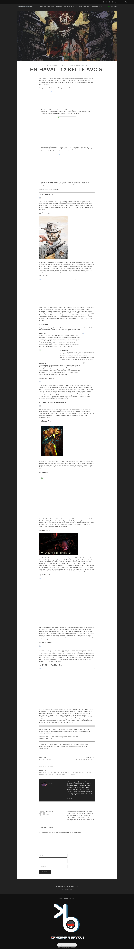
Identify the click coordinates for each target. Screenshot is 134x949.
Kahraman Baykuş (67, 886)
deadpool (82, 772)
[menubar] (67, 945)
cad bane (75, 772)
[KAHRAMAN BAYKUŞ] (25, 7)
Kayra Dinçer (49, 811)
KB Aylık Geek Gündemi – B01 (48, 759)
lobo (68, 774)
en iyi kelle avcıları (54, 774)
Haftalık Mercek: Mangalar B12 (85, 759)
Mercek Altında (69, 6)
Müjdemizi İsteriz (97, 6)
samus (73, 774)
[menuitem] (65, 945)
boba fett (57, 772)
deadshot (89, 772)
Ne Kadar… (79, 6)
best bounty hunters (46, 772)
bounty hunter (66, 772)
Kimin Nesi (43, 6)
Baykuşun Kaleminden (55, 6)
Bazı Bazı (87, 6)
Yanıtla (47, 814)
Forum (114, 6)
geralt (64, 774)
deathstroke (43, 774)
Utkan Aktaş (63, 65)
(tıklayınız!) (90, 359)
